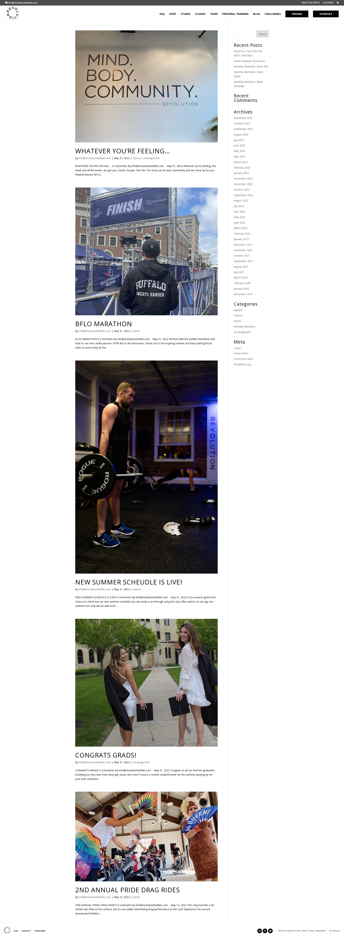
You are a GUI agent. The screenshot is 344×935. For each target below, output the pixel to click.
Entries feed (241, 353)
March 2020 (241, 277)
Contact (26, 931)
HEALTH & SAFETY (311, 3)
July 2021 (239, 272)
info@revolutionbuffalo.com (95, 158)
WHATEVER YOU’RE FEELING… (122, 151)
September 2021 (243, 261)
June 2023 (239, 145)
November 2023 (243, 118)
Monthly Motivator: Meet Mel (251, 66)
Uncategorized (151, 158)
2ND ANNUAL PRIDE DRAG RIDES (127, 889)
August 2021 (241, 266)
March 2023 (241, 162)
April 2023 (239, 156)
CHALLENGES (273, 14)
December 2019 (243, 294)
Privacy (311, 930)
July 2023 (239, 140)
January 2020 (241, 288)
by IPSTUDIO (334, 931)
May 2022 (239, 217)
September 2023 (243, 129)
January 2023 (241, 173)
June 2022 (239, 211)
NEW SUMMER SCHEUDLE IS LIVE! (128, 582)
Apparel (238, 310)
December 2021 (243, 244)
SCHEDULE (325, 14)
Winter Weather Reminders (249, 61)
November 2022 (243, 184)
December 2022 (243, 178)
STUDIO (185, 14)
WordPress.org (242, 364)
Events (136, 331)
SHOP (172, 14)
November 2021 (243, 250)
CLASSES (200, 14)
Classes (136, 158)
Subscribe (40, 931)
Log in (237, 348)
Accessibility (321, 930)
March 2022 (241, 228)
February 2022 (242, 233)
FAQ (162, 14)
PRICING (297, 14)
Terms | (304, 930)
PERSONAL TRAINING (235, 14)
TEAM (214, 14)
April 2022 (239, 222)
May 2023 (239, 151)
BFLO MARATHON (103, 323)
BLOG (256, 14)
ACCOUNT (328, 3)
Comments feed (243, 359)
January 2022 (241, 239)
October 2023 (242, 123)
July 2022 (239, 206)
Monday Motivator (244, 326)
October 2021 (242, 255)
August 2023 (241, 134)
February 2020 (242, 283)
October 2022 (242, 189)
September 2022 (243, 195)
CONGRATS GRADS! (106, 755)
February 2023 (242, 167)
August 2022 (241, 200)
